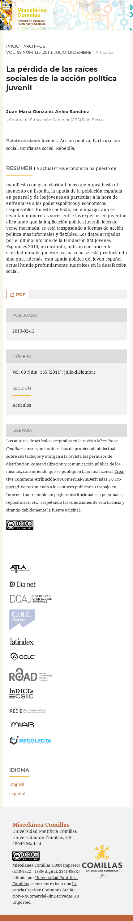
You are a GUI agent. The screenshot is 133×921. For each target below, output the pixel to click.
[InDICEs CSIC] (21, 697)
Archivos (34, 46)
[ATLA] (20, 572)
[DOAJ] (30, 601)
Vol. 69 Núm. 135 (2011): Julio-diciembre (49, 52)
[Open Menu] (6, 6)
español (17, 793)
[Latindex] (22, 643)
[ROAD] (30, 679)
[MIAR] (22, 726)
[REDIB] (28, 713)
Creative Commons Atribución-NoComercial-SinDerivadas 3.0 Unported (65, 479)
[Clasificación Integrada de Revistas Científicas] (22, 629)
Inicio (12, 46)
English (16, 784)
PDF (20, 294)
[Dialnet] (22, 586)
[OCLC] (23, 659)
